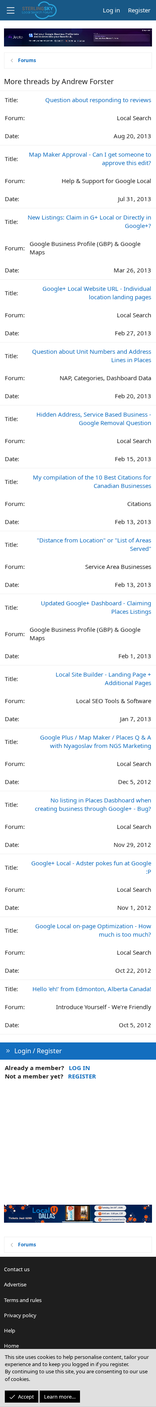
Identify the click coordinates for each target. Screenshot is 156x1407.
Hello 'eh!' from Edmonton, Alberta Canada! (91, 989)
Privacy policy (20, 1315)
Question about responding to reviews (98, 100)
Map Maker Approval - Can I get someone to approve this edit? (90, 158)
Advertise (15, 1284)
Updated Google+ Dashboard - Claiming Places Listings (96, 607)
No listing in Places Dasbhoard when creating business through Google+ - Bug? (93, 804)
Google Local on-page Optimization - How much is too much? (93, 930)
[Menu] (10, 10)
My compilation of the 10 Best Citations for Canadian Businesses (92, 481)
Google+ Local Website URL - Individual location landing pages (96, 292)
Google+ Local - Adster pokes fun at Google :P (91, 867)
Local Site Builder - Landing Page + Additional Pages (103, 678)
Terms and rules (23, 1300)
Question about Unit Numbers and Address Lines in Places (91, 355)
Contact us (17, 1269)
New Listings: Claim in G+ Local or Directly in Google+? (89, 221)
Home (11, 1345)
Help (9, 1330)
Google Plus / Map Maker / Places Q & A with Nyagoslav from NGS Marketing (95, 741)
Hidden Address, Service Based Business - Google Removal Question (93, 418)
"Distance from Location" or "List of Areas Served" (94, 544)
